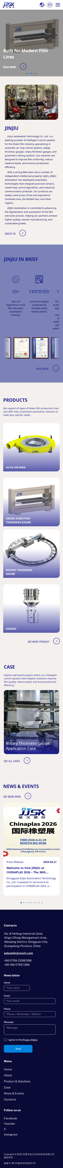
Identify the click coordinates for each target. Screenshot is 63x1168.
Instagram (11, 1134)
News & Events (14, 1093)
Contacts (10, 1099)
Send (18, 1048)
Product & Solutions (17, 1081)
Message (9, 1022)
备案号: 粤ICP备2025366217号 (20, 1163)
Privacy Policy (30, 1040)
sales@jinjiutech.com (18, 953)
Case (7, 1087)
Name (7, 983)
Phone (7, 1009)
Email (7, 996)
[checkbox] (5, 1040)
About (8, 1075)
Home (8, 1069)
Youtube (9, 1123)
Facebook (10, 1118)
